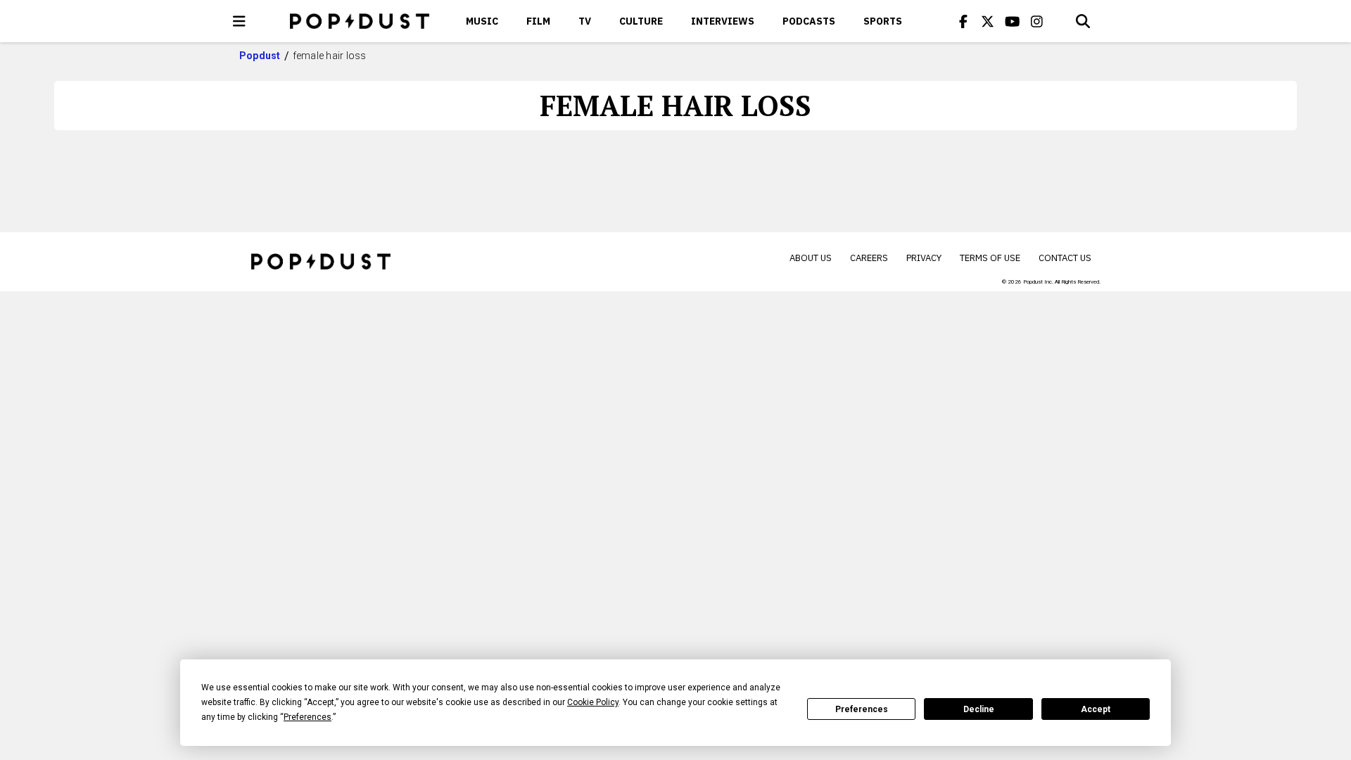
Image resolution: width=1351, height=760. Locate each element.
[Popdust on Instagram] (1037, 21)
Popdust (260, 55)
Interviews (722, 21)
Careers (869, 258)
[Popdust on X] (987, 21)
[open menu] (239, 21)
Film (538, 21)
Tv (584, 21)
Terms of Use (990, 258)
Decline (978, 709)
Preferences (861, 709)
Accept (1095, 709)
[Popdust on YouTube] (1012, 21)
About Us (810, 258)
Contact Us (1065, 258)
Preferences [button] (307, 717)
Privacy (923, 258)
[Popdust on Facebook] (963, 21)
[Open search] (1083, 21)
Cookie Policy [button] (593, 702)
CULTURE (641, 21)
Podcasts (808, 21)
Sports (882, 21)
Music (482, 21)
